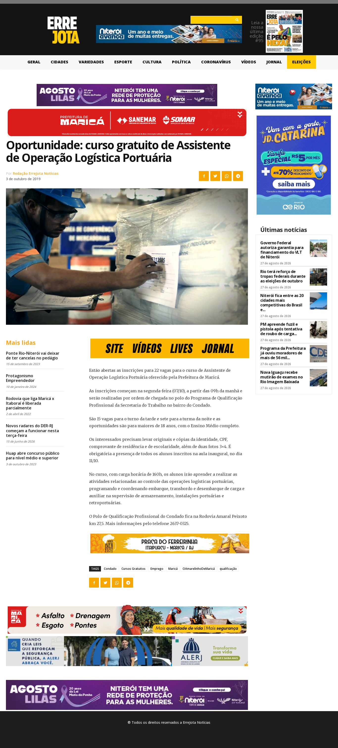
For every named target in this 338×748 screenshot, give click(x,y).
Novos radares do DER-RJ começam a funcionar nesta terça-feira (32, 430)
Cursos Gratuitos (133, 569)
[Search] (237, 20)
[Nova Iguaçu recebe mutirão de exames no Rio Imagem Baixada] (318, 377)
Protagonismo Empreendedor (20, 378)
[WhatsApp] (227, 176)
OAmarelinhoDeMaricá (199, 569)
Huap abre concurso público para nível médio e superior (32, 455)
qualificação (228, 569)
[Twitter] (215, 176)
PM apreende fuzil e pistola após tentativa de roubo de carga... (281, 329)
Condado (110, 569)
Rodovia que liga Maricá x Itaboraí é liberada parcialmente (30, 403)
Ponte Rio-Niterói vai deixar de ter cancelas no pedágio (32, 355)
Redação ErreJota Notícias (35, 173)
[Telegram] (238, 176)
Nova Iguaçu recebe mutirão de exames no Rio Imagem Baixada (281, 377)
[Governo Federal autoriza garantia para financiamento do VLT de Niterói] (318, 248)
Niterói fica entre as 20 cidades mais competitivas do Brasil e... (281, 303)
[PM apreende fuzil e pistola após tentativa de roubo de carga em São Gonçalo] (318, 329)
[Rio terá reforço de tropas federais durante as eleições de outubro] (318, 277)
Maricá (173, 569)
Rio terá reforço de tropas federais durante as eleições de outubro (283, 276)
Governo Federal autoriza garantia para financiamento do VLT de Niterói (281, 250)
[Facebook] (204, 176)
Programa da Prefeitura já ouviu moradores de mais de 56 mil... (283, 353)
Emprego (156, 569)
